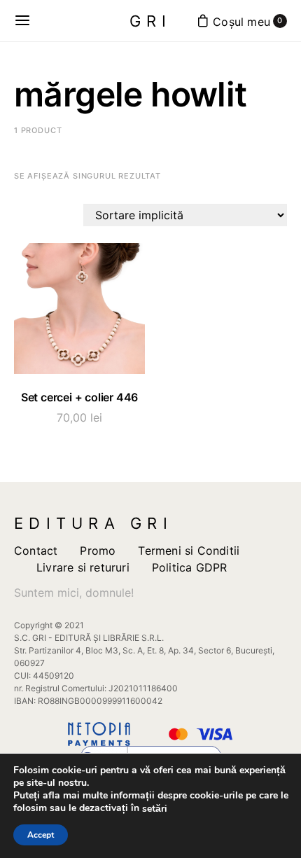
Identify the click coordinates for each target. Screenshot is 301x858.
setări (154, 809)
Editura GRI (93, 523)
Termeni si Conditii (188, 551)
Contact (35, 551)
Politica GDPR (189, 567)
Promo (97, 551)
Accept (40, 834)
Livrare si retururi (83, 567)
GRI (151, 21)
